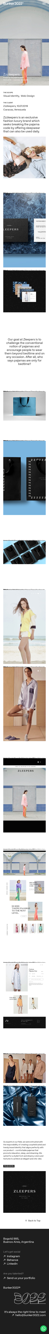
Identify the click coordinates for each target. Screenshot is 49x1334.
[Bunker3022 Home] (13, 3)
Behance (12, 1260)
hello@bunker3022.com (30, 1315)
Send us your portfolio (21, 1278)
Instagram (13, 1256)
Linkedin (12, 1264)
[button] (31, 593)
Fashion (9, 1166)
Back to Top (34, 1221)
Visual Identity (11, 96)
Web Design (28, 96)
